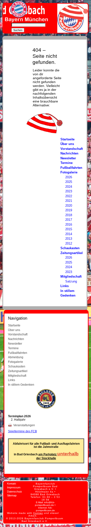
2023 (68, 191)
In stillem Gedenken (21, 384)
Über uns (67, 144)
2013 (68, 238)
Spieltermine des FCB (22, 431)
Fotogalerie (68, 172)
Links (64, 286)
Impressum (13, 487)
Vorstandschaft (71, 149)
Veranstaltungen (24, 425)
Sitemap (12, 495)
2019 (68, 210)
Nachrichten (69, 153)
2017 (68, 219)
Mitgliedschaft (71, 276)
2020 (68, 205)
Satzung (71, 281)
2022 (68, 196)
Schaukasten (70, 248)
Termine (66, 163)
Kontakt (11, 483)
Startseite (67, 139)
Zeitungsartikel (71, 253)
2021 (68, 201)
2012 (68, 243)
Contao (38, 513)
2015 (68, 229)
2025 (68, 182)
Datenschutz (14, 491)
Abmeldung (15, 357)
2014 (68, 234)
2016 (68, 224)
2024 (68, 186)
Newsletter (68, 158)
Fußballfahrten (71, 168)
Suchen (17, 30)
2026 (68, 177)
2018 (68, 215)
